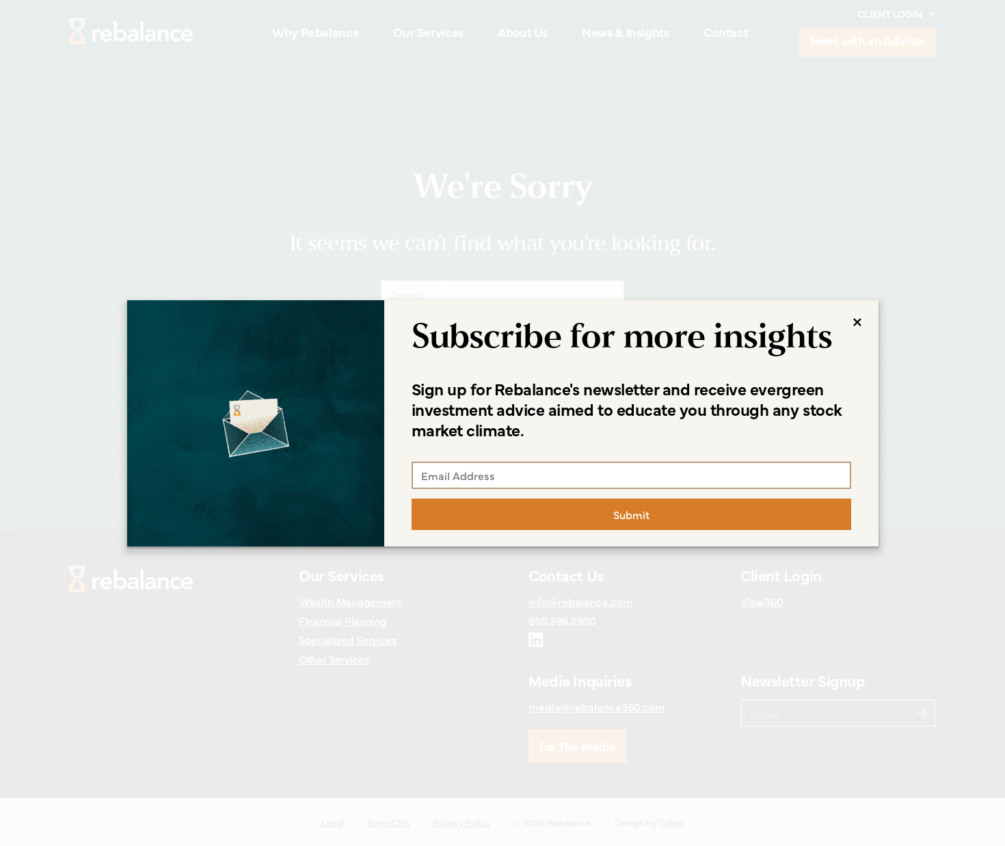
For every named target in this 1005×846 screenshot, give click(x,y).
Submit (631, 514)
